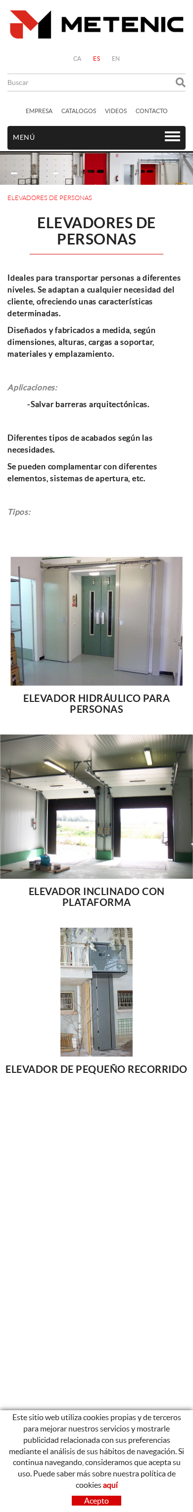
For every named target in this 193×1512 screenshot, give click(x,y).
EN (116, 58)
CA (77, 58)
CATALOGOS (78, 111)
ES (96, 58)
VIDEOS (116, 111)
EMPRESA (39, 111)
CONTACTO (152, 111)
